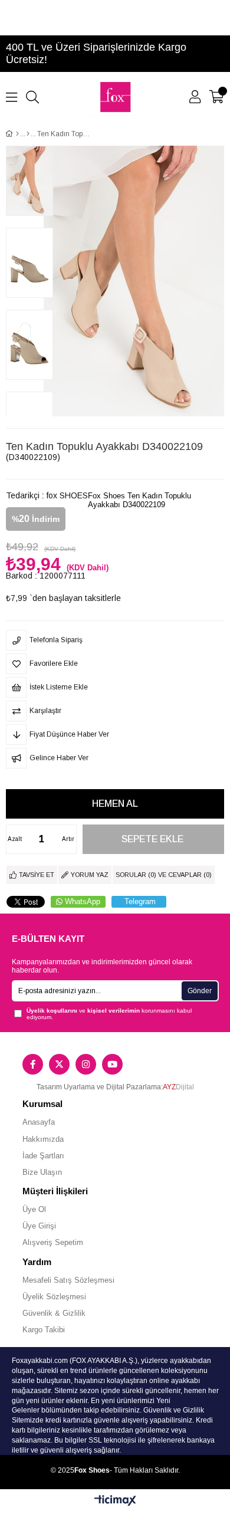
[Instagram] (85, 1064)
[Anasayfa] (17, 134)
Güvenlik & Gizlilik (54, 1313)
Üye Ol (34, 1209)
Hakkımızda (43, 1139)
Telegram (140, 901)
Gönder (200, 991)
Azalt (15, 839)
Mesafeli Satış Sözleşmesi (68, 1280)
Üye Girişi (39, 1225)
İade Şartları (43, 1155)
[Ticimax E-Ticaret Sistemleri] (115, 1501)
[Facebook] (32, 1064)
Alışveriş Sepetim (52, 1242)
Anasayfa (38, 1122)
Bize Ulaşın (42, 1172)
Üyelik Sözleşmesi (54, 1296)
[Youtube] (112, 1064)
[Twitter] (59, 1064)
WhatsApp (82, 901)
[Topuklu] (28, 134)
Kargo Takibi (43, 1329)
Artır (68, 839)
